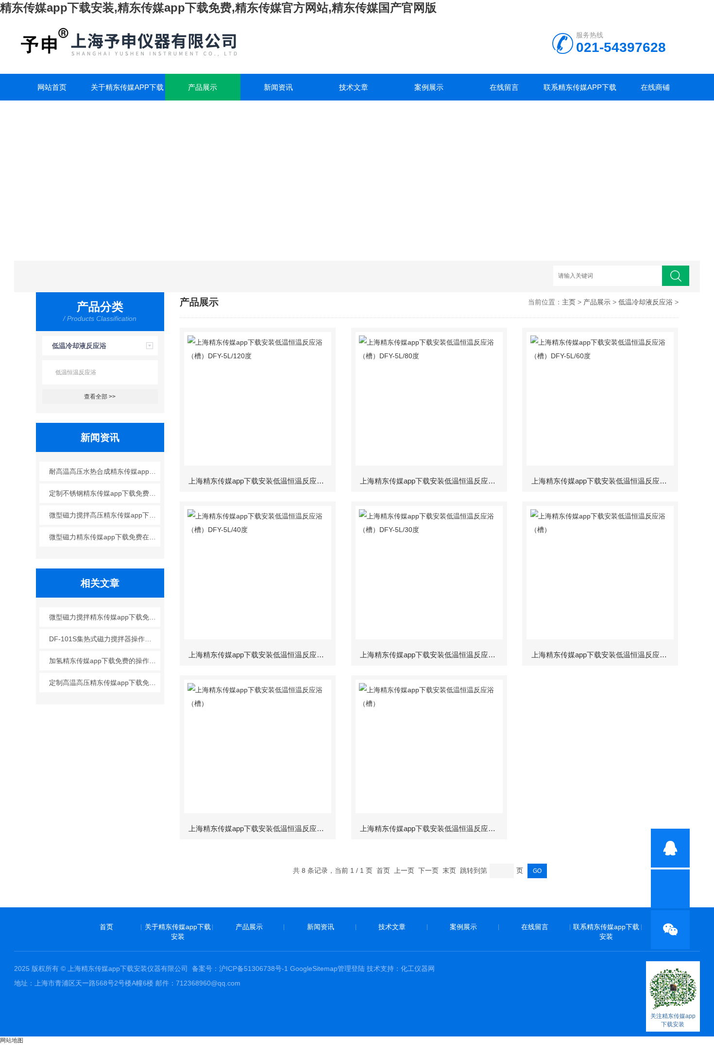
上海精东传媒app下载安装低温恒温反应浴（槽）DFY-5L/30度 (433, 655)
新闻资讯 (278, 87)
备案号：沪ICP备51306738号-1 (240, 968)
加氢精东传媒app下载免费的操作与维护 (104, 661)
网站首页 (52, 87)
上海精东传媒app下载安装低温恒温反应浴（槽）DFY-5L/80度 (433, 481)
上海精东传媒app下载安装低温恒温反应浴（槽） (604, 655)
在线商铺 (655, 87)
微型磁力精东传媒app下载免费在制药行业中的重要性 (104, 537)
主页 (569, 302)
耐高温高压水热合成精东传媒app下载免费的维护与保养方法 (104, 471)
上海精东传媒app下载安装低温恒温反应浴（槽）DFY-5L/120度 (261, 481)
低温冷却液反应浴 (79, 346)
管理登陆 (351, 968)
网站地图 (11, 1040)
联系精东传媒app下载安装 (580, 91)
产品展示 (202, 87)
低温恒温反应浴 (75, 372)
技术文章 (353, 87)
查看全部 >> (100, 396)
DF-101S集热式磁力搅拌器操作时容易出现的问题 (104, 639)
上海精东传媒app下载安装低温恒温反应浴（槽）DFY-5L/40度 (261, 655)
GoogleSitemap (314, 968)
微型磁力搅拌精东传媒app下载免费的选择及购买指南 (104, 617)
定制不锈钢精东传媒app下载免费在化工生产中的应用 (104, 493)
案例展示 (428, 87)
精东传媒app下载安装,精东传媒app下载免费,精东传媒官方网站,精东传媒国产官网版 (218, 7)
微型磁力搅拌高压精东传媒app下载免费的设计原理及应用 (104, 515)
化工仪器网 (418, 968)
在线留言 (504, 87)
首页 (106, 927)
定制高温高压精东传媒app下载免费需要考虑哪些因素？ (104, 682)
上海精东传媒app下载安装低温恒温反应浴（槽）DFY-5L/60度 (604, 481)
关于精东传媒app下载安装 (127, 91)
